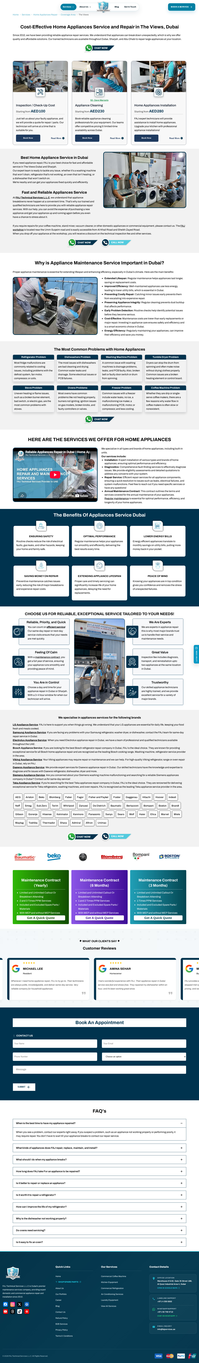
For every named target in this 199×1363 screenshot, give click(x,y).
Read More (56, 138)
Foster (117, 797)
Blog (117, 7)
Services (67, 7)
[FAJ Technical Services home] (12, 1273)
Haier (142, 814)
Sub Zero (42, 805)
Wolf (131, 814)
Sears (121, 814)
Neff (17, 805)
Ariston (30, 797)
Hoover (159, 797)
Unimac (102, 822)
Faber (68, 797)
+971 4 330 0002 (164, 1301)
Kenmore (78, 814)
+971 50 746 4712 (165, 1312)
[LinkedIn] (27, 1305)
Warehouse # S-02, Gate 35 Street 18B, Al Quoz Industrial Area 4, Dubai (174, 1282)
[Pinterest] (27, 1312)
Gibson (19, 814)
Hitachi (146, 797)
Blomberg (54, 797)
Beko (41, 797)
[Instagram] (13, 1305)
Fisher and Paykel (98, 797)
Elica (153, 814)
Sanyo (109, 814)
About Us (83, 7)
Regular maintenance (116, 498)
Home (16, 15)
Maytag (19, 822)
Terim (55, 805)
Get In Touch (130, 7)
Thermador (48, 822)
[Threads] (13, 1312)
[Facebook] (5, 1305)
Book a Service (180, 7)
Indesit (172, 797)
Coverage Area (68, 15)
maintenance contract (47, 657)
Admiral (76, 822)
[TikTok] (20, 1312)
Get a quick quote (41, 918)
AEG (18, 797)
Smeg (28, 805)
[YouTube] (5, 1312)
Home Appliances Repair (45, 15)
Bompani (148, 805)
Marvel (165, 814)
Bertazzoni (132, 805)
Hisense (47, 814)
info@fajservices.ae (166, 1329)
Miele (177, 814)
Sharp (63, 822)
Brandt (175, 805)
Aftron (89, 822)
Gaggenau (131, 797)
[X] (20, 1305)
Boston (163, 805)
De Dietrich (99, 805)
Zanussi (83, 805)
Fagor (80, 797)
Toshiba (33, 822)
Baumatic (116, 805)
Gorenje (32, 814)
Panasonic (94, 814)
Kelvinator (62, 814)
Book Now (28, 138)
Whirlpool (68, 805)
